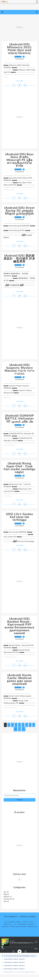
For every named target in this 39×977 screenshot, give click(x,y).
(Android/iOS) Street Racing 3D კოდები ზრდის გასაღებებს (19, 210)
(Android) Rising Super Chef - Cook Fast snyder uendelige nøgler (19, 468)
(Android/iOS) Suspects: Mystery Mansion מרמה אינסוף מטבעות (19, 369)
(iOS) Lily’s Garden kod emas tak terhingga (19, 517)
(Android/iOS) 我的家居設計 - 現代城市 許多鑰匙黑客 (19, 258)
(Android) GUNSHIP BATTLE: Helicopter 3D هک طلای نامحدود (19, 418)
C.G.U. (15, 924)
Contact (31, 921)
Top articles (25, 921)
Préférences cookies (32, 926)
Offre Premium (5, 926)
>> (23, 729)
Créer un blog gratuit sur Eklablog (12, 921)
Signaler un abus (8, 924)
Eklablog (32, 916)
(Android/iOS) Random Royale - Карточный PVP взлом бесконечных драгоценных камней (19, 626)
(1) (6, 892)
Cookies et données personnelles (18, 926)
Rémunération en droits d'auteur (26, 924)
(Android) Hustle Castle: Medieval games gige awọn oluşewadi (19, 679)
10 (15, 729)
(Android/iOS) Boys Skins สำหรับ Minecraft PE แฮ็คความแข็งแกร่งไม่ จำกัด (19, 160)
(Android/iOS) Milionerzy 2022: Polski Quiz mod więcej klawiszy (19, 49)
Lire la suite (19, 81)
